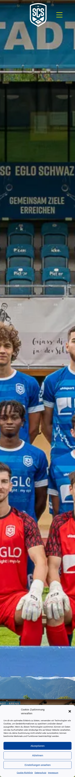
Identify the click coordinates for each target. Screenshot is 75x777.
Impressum (53, 772)
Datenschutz (40, 772)
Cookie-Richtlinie (25, 772)
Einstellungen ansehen (38, 765)
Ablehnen (37, 755)
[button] (70, 711)
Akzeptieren (37, 745)
